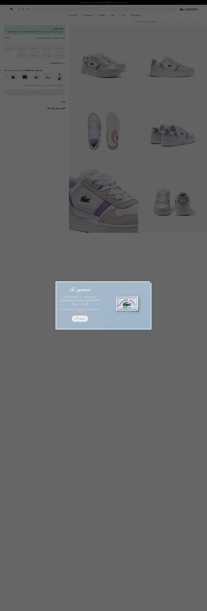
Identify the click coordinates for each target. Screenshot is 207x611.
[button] (151, 281)
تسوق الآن (80, 318)
